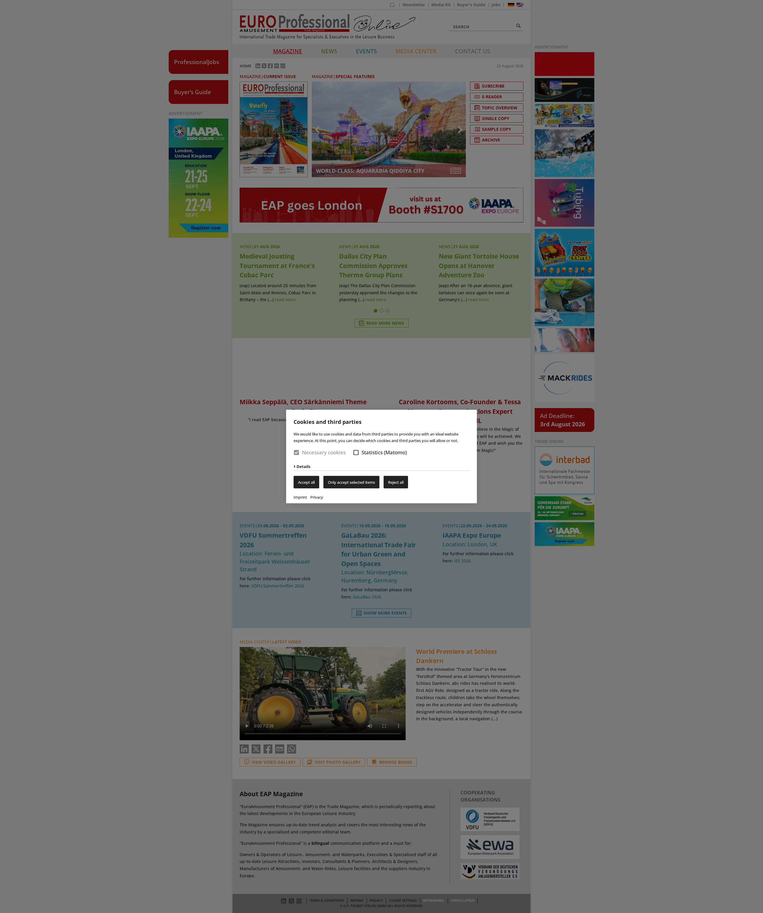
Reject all (396, 482)
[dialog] (381, 456)
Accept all (306, 482)
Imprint (300, 497)
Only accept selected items (351, 482)
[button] (356, 452)
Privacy (316, 497)
